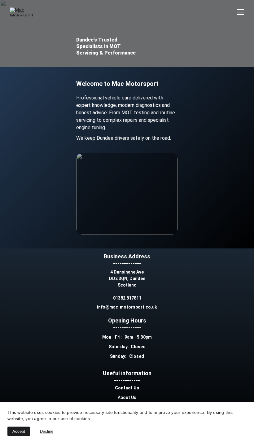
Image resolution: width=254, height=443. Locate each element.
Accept (18, 431)
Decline (46, 431)
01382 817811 (127, 298)
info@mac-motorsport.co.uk (127, 307)
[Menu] (240, 12)
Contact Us (127, 387)
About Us (127, 397)
